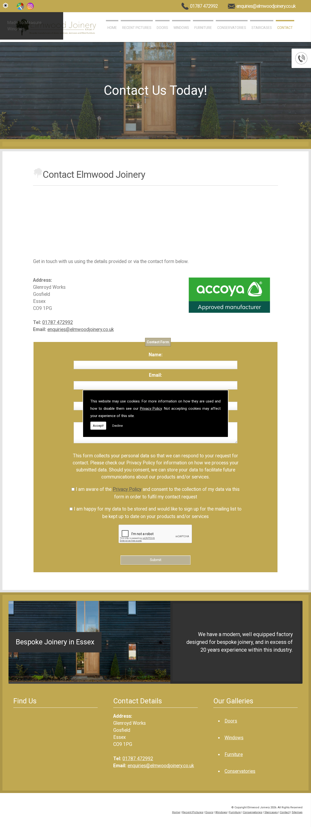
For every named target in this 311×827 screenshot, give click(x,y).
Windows (181, 28)
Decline (117, 425)
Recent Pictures (136, 28)
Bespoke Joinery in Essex (55, 642)
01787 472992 (204, 6)
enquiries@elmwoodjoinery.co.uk (265, 6)
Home (112, 28)
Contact (285, 28)
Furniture (203, 28)
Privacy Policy (151, 408)
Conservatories (231, 28)
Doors (162, 28)
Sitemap (297, 812)
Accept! (98, 425)
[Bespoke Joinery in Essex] (89, 680)
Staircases (261, 28)
